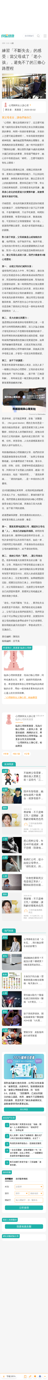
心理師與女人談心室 (19, 105)
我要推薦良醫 (24, 1226)
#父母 (26, 754)
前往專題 (24, 1109)
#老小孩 (16, 754)
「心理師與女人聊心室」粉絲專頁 (20, 697)
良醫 (3, 43)
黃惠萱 (18, 110)
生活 (7, 43)
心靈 (12, 43)
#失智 (5, 754)
